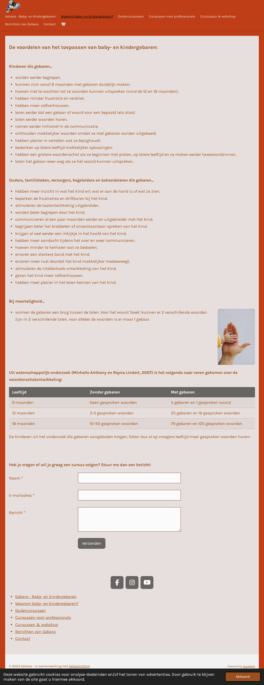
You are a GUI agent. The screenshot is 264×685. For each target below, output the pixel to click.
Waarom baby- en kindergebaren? (46, 603)
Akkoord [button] (243, 676)
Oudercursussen (30, 610)
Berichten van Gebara (35, 631)
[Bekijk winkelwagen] (63, 24)
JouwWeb (249, 666)
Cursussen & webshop (36, 624)
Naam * (16, 478)
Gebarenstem (79, 666)
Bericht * (17, 512)
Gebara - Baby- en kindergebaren (46, 596)
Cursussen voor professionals (43, 617)
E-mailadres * (22, 495)
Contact (22, 638)
